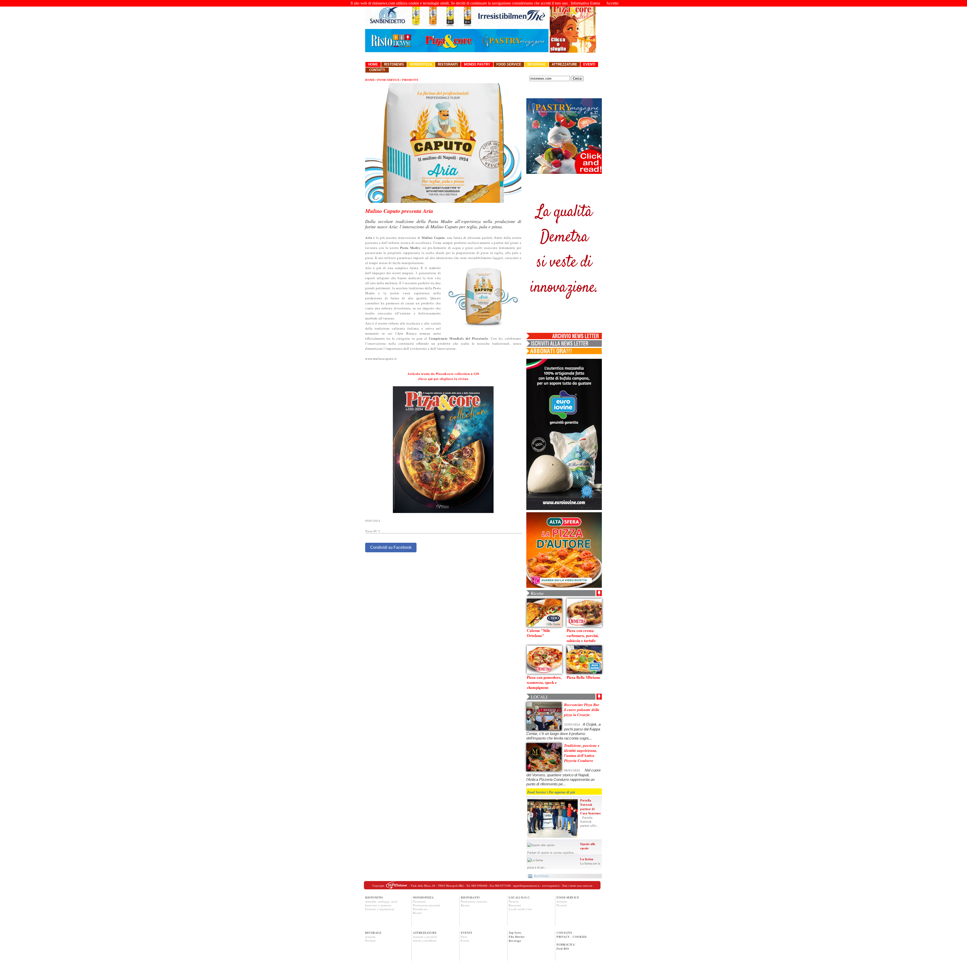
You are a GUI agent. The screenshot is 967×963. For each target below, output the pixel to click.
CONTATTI (564, 933)
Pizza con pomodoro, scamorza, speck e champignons (544, 682)
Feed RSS (563, 949)
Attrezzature (564, 64)
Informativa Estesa (585, 3)
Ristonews (394, 64)
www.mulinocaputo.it (381, 358)
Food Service (508, 64)
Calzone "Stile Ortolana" (538, 633)
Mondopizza (421, 64)
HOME (369, 80)
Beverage (536, 64)
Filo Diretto (517, 937)
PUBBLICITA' (566, 945)
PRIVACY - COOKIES (572, 937)
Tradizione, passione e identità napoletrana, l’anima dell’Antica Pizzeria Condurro (582, 753)
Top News (515, 933)
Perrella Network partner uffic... (589, 821)
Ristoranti (448, 64)
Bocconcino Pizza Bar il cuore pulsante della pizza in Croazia (581, 709)
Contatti (377, 70)
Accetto (612, 3)
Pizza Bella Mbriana (583, 677)
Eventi (589, 64)
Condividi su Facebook (390, 547)
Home (373, 64)
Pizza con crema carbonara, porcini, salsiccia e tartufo (583, 635)
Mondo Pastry (477, 64)
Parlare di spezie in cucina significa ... (552, 852)
